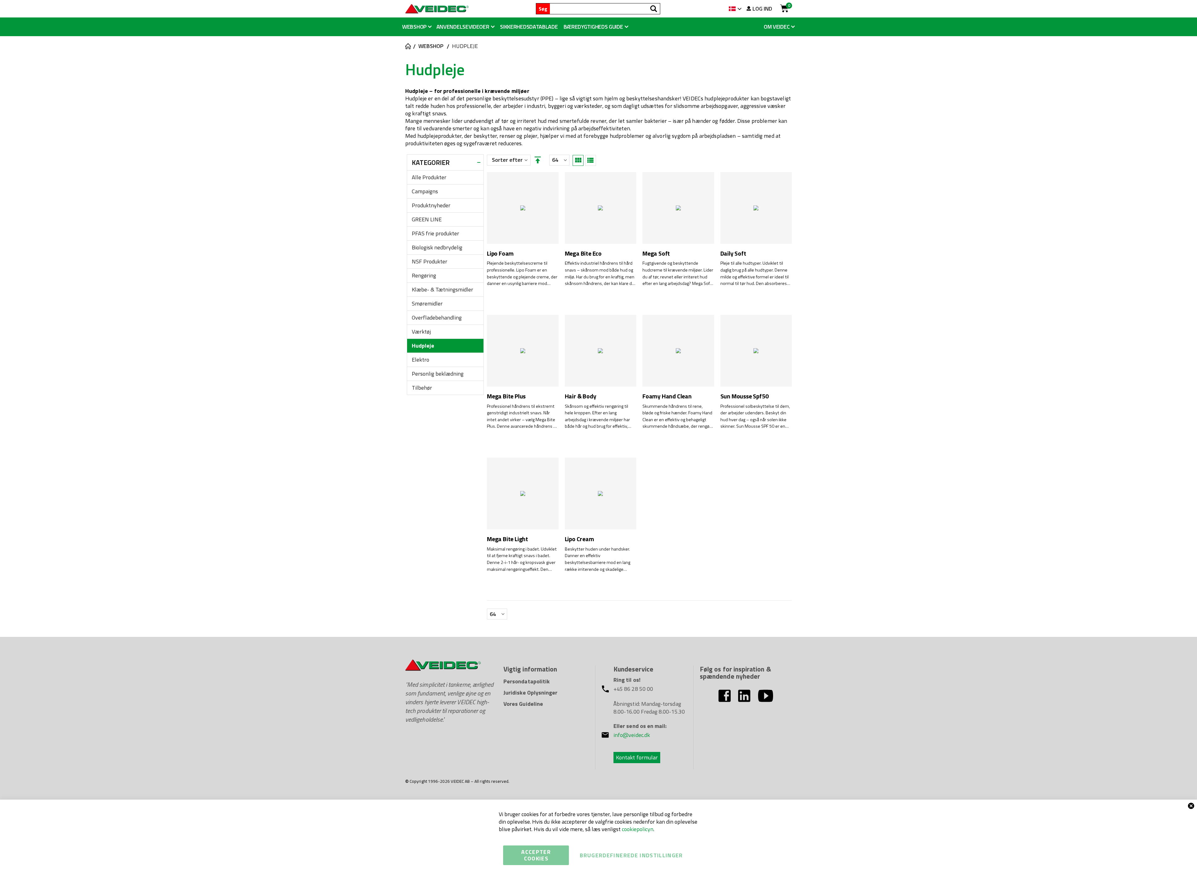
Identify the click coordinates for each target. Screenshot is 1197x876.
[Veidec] (437, 8)
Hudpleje (423, 345)
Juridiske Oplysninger (530, 692)
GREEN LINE (427, 219)
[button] (596, 26)
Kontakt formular (637, 757)
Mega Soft (656, 253)
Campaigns (425, 191)
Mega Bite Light (507, 539)
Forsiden (407, 46)
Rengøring (424, 275)
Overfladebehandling (437, 317)
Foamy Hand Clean (667, 396)
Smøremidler (427, 303)
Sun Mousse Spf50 (744, 396)
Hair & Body (580, 396)
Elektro (420, 359)
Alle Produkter (429, 177)
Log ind (762, 8)
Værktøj (421, 331)
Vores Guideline (523, 704)
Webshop (430, 46)
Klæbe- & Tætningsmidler (442, 289)
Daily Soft (733, 253)
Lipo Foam (500, 253)
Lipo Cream (579, 539)
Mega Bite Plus (506, 396)
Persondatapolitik (526, 681)
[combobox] (605, 8)
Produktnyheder (431, 205)
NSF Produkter (429, 261)
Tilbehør (422, 387)
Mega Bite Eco (583, 253)
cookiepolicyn (637, 829)
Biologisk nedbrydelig (437, 247)
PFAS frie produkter (435, 233)
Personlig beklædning (438, 373)
